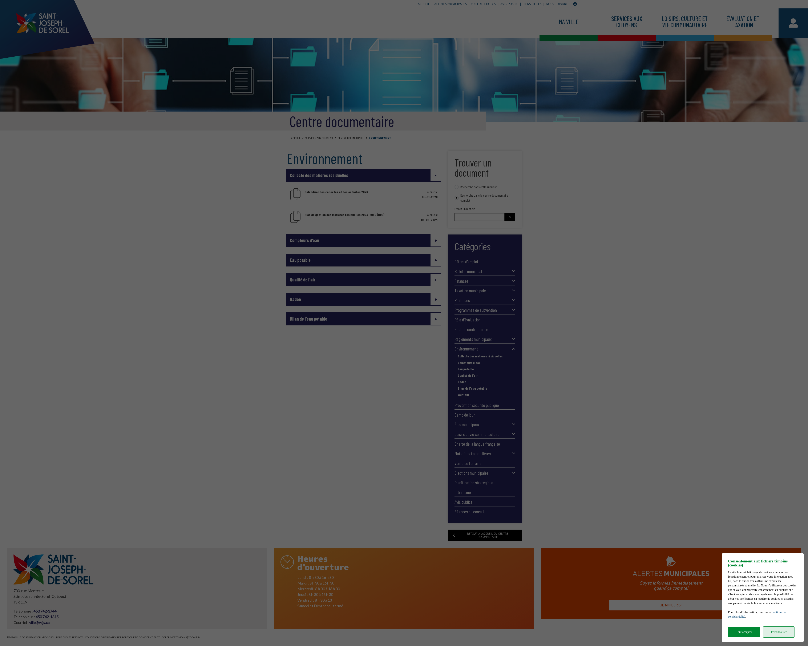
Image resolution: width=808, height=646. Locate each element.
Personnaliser (779, 632)
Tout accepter (744, 632)
